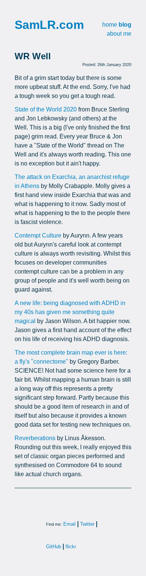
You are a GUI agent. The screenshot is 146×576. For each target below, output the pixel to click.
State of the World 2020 (46, 109)
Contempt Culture (38, 235)
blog (125, 24)
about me (119, 33)
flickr (71, 546)
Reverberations (35, 438)
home (109, 24)
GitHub (53, 546)
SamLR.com (49, 25)
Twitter (87, 524)
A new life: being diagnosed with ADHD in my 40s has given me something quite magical (70, 312)
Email (69, 524)
